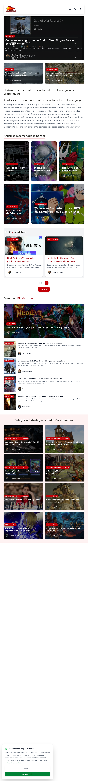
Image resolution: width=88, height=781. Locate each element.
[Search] (75, 9)
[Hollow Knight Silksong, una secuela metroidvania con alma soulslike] (72, 161)
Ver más (44, 289)
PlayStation (10, 36)
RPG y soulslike (52, 69)
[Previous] (41, 283)
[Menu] (70, 8)
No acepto (28, 768)
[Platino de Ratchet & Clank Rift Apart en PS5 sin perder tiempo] (44, 161)
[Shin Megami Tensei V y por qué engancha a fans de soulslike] (23, 525)
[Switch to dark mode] (80, 9)
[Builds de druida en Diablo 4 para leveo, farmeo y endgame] (64, 496)
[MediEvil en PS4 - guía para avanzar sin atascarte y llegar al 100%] (44, 321)
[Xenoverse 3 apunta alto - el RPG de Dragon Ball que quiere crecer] (57, 204)
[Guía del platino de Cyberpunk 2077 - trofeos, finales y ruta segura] (16, 204)
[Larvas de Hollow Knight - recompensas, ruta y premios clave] (16, 161)
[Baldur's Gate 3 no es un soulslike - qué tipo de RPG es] (64, 525)
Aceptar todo (27, 774)
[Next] (46, 283)
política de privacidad (13, 763)
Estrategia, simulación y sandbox (16, 438)
